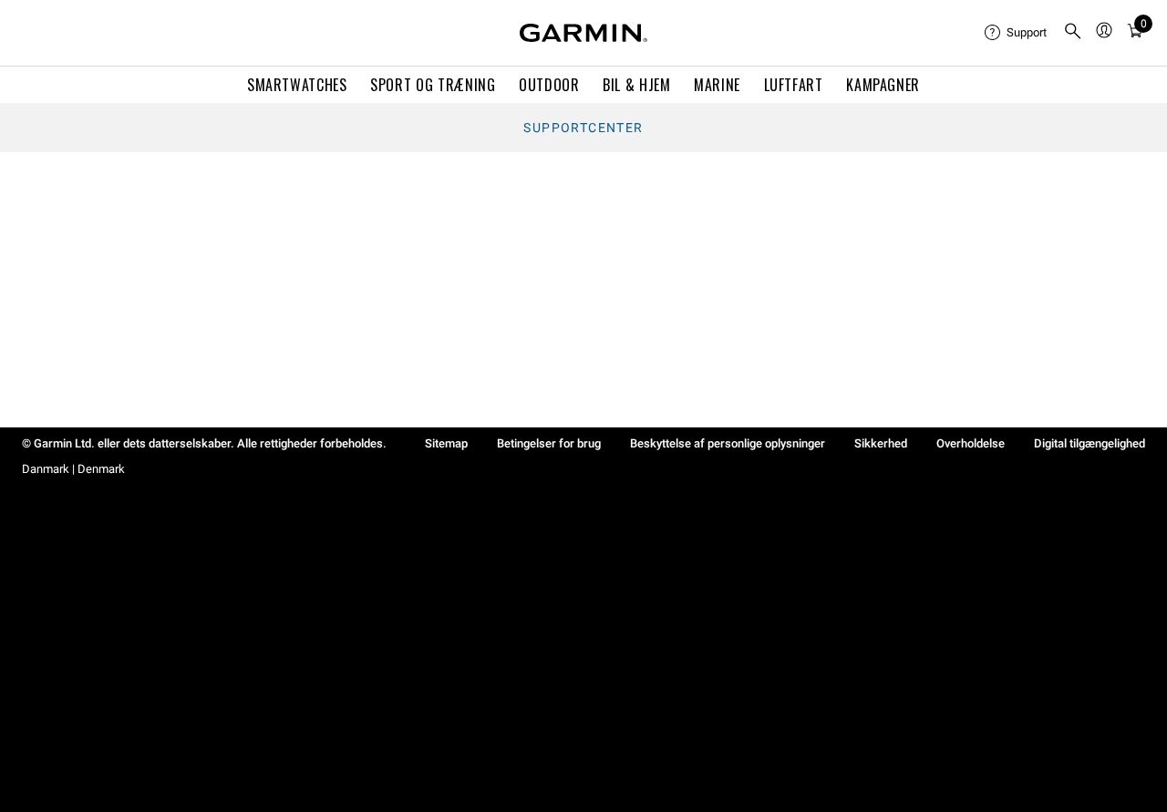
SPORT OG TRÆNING (432, 85)
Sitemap (446, 443)
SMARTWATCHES (297, 85)
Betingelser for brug (549, 443)
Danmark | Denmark (73, 469)
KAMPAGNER (883, 85)
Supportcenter (583, 127)
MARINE (717, 85)
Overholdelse (970, 443)
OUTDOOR (549, 85)
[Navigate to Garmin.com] (583, 33)
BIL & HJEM (636, 85)
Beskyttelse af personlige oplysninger (727, 443)
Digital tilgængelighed (1089, 443)
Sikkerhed (880, 443)
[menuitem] (1016, 33)
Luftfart (793, 85)
